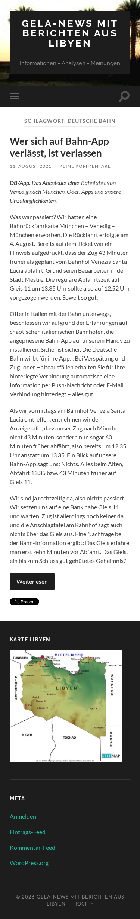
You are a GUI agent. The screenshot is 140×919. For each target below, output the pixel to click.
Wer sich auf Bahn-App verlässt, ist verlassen (59, 147)
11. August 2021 (31, 166)
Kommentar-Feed (32, 847)
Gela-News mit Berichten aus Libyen (70, 33)
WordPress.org (29, 862)
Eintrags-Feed (28, 831)
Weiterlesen (32, 581)
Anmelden (23, 816)
